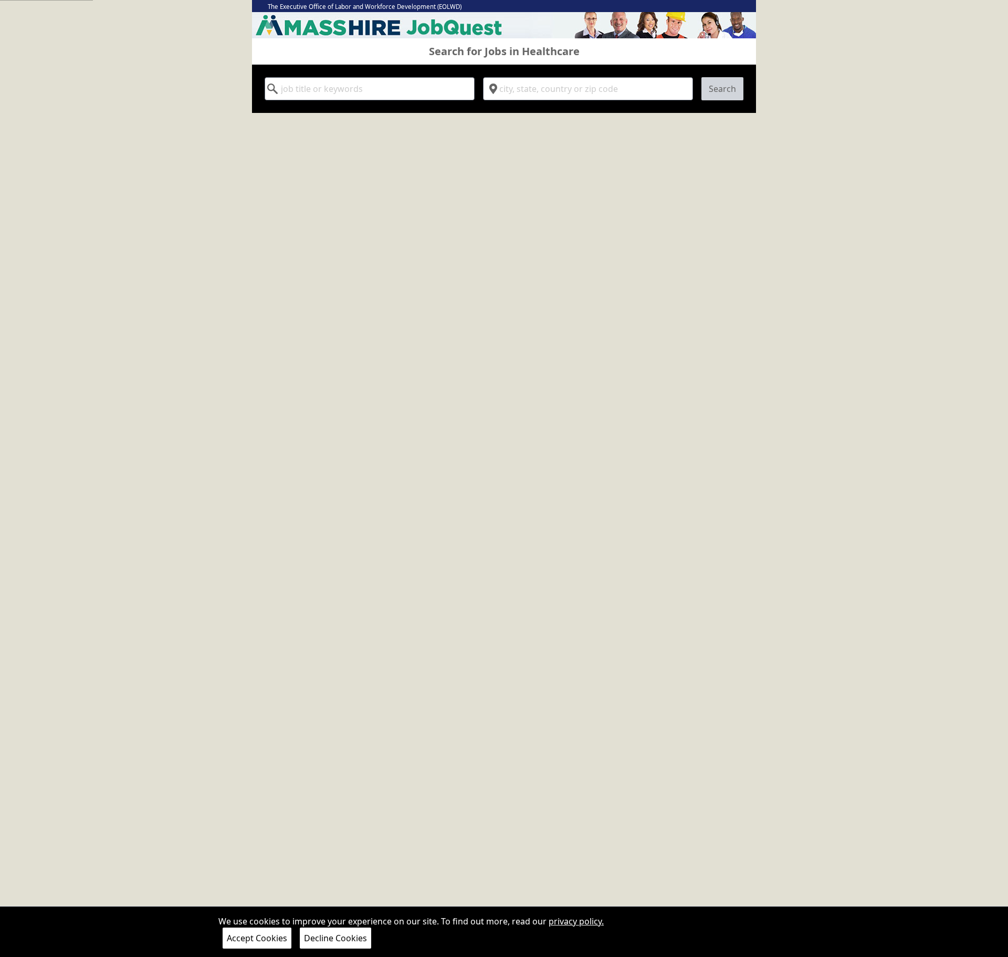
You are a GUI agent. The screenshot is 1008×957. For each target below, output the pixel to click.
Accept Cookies (257, 938)
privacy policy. (576, 921)
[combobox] (370, 88)
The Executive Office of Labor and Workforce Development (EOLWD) (364, 7)
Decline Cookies (335, 938)
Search (722, 89)
